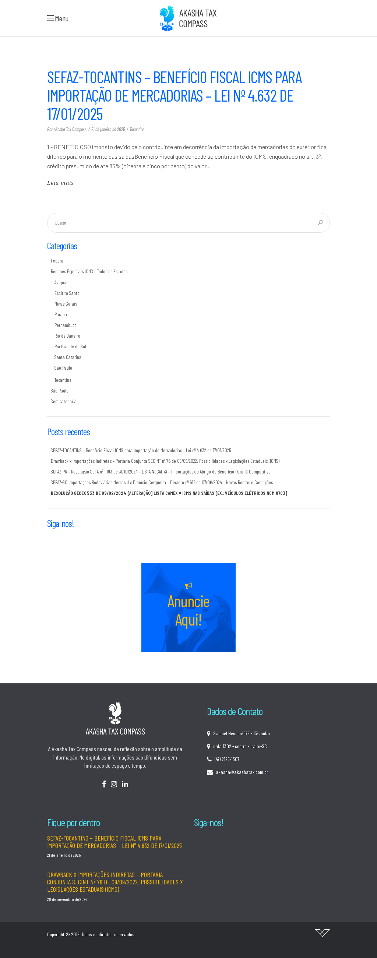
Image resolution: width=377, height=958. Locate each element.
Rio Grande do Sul (70, 346)
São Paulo (63, 367)
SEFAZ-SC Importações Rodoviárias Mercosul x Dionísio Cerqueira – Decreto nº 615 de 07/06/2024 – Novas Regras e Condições (162, 482)
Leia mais (60, 183)
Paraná (60, 314)
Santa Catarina (67, 357)
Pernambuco (65, 325)
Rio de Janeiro (67, 335)
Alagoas (61, 282)
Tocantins (137, 129)
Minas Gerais (65, 303)
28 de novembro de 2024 (67, 899)
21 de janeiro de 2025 (108, 129)
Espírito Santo (67, 293)
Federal (57, 260)
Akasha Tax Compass (70, 129)
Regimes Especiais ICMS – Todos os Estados (89, 271)
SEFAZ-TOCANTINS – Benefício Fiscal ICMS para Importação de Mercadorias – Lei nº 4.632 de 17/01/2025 (174, 95)
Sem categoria (64, 401)
